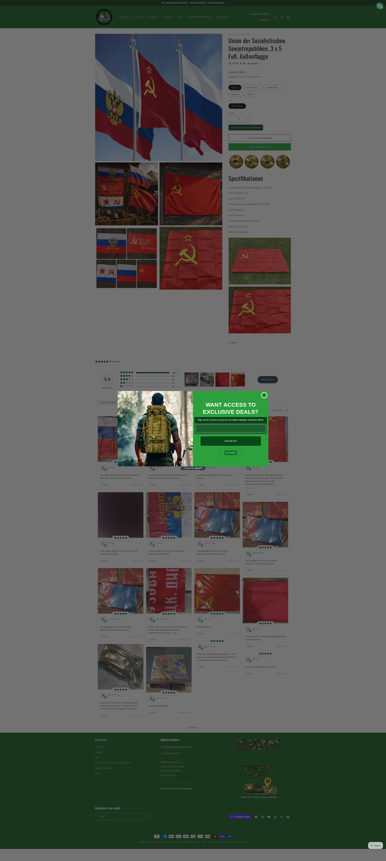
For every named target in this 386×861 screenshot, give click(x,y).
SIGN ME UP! (231, 441)
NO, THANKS (230, 453)
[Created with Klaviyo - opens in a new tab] (193, 468)
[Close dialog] (264, 395)
